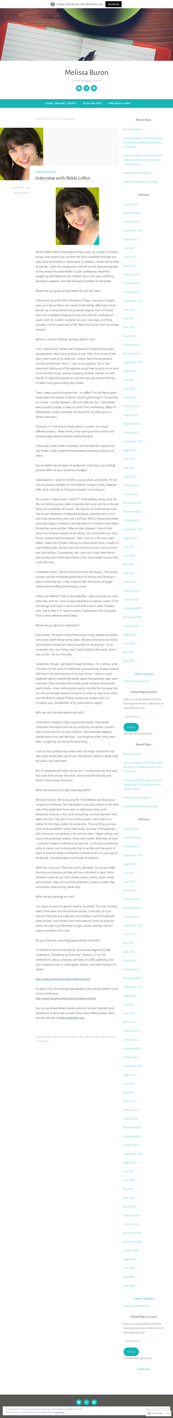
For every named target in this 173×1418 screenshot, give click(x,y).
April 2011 (128, 467)
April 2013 (128, 327)
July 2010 (128, 546)
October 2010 (131, 520)
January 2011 (130, 494)
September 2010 (132, 529)
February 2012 (131, 406)
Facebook (143, 1369)
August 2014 (130, 239)
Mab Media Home (119, 103)
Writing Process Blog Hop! (137, 173)
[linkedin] (94, 88)
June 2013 (129, 309)
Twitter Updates (143, 674)
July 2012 (128, 379)
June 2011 (129, 458)
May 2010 (128, 564)
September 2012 (132, 362)
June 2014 (129, 257)
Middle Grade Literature (56, 1037)
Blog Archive (92, 103)
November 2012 (132, 353)
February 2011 (131, 485)
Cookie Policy (59, 1412)
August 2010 (130, 538)
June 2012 (129, 388)
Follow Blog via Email (144, 692)
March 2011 (129, 476)
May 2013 (128, 318)
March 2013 (129, 336)
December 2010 (132, 502)
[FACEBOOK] (79, 1402)
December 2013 (132, 283)
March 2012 (129, 397)
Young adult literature (104, 1037)
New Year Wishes (132, 129)
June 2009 (129, 643)
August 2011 (130, 450)
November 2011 (132, 423)
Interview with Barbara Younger (140, 181)
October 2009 (131, 625)
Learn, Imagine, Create (60, 103)
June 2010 (129, 555)
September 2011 (132, 441)
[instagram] (86, 88)
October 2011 (131, 432)
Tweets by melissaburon (136, 681)
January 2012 (130, 415)
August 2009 (130, 634)
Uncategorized (45, 172)
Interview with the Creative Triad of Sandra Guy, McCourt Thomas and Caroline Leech (142, 160)
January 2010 (130, 599)
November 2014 (132, 213)
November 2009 (132, 617)
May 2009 (128, 652)
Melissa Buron (86, 72)
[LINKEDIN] (94, 1402)
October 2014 (131, 221)
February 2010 (131, 590)
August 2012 (130, 371)
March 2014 (129, 265)
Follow (131, 727)
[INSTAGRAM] (86, 1402)
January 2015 (130, 204)
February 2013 (131, 344)
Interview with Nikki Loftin (62, 178)
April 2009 (128, 660)
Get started (113, 4)
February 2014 (131, 274)
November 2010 (132, 511)
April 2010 (128, 573)
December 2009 (132, 608)
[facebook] (79, 88)
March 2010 (129, 582)
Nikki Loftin (77, 1037)
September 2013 (132, 300)
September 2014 (132, 230)
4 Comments (42, 1041)
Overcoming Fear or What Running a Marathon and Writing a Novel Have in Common (143, 142)
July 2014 (128, 248)
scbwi (88, 1037)
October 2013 (131, 292)
